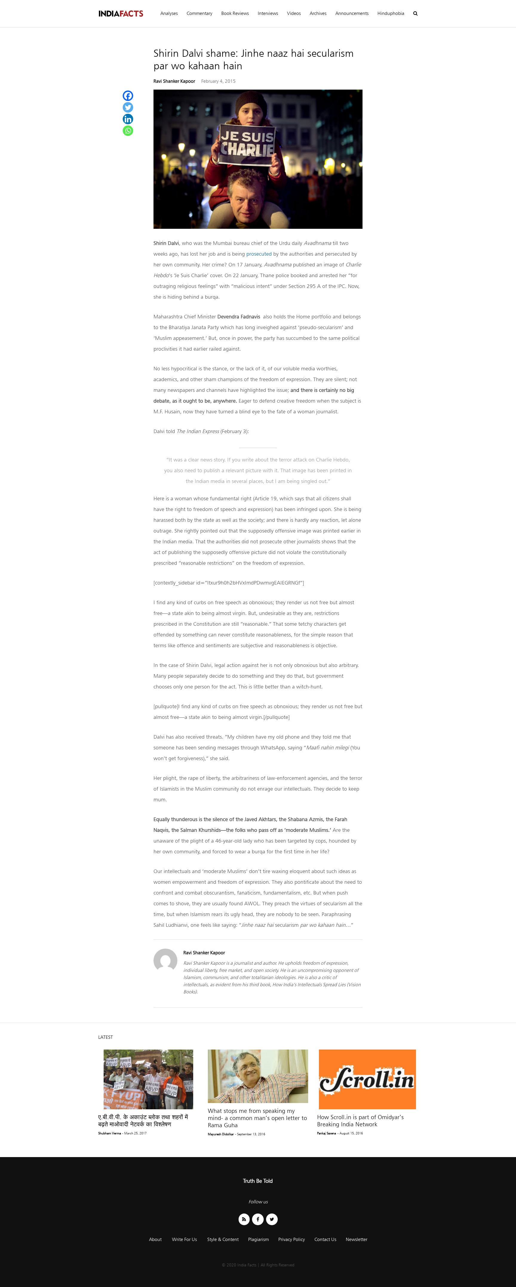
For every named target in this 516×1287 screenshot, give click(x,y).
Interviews (268, 13)
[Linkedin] (128, 119)
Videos (294, 13)
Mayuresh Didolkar (221, 1134)
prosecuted (259, 254)
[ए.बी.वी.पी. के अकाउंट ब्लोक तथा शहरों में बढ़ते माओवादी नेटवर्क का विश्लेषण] (148, 1079)
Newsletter (356, 1239)
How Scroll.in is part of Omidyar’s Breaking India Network (360, 1120)
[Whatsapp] (128, 130)
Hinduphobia (390, 13)
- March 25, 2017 (134, 1133)
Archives (318, 13)
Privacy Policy (291, 1239)
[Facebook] (128, 95)
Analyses (169, 13)
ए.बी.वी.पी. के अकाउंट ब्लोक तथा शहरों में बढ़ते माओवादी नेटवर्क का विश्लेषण (143, 1120)
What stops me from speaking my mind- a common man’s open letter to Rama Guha (257, 1118)
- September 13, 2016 (250, 1134)
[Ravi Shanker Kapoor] (165, 971)
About (155, 1239)
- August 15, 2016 (350, 1133)
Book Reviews (235, 13)
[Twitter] (128, 107)
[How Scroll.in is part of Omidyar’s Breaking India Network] (367, 1079)
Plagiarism (258, 1239)
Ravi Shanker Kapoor (174, 81)
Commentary (199, 13)
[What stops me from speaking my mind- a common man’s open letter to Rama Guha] (258, 1076)
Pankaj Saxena (326, 1133)
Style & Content (223, 1239)
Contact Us (325, 1239)
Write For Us (184, 1239)
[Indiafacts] (120, 13)
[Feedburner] (244, 1219)
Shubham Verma (109, 1133)
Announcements (351, 13)
